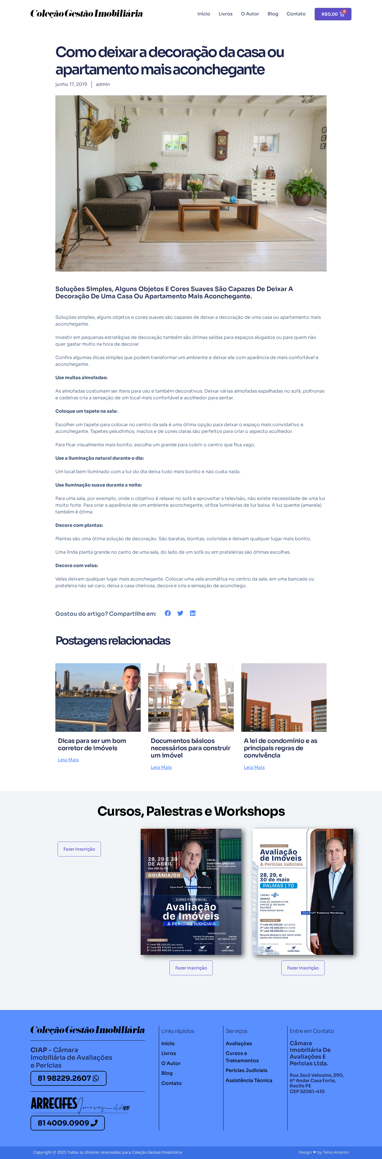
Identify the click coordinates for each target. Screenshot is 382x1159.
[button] (168, 613)
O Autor (250, 14)
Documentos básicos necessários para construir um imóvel (190, 748)
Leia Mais (68, 760)
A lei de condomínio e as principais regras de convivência (280, 748)
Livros (226, 14)
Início (203, 14)
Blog (273, 14)
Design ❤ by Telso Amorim (324, 1152)
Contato (296, 14)
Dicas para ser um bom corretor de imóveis (92, 744)
